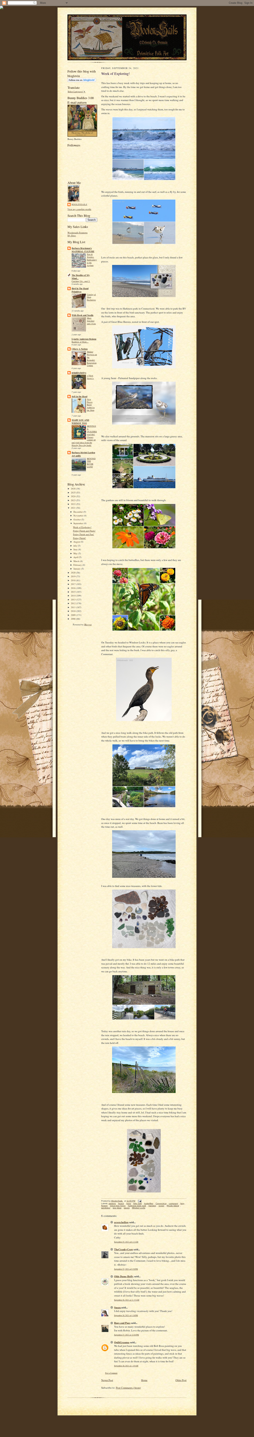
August (77, 541)
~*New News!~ (90, 377)
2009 (73, 614)
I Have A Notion (80, 349)
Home (144, 1380)
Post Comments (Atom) (128, 1387)
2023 (73, 500)
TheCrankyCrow (123, 1249)
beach (121, 1203)
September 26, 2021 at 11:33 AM (126, 1300)
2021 (73, 507)
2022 (73, 504)
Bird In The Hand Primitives (80, 290)
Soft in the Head (79, 396)
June (75, 549)
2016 (73, 588)
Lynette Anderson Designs (84, 339)
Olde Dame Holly (124, 1276)
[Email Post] (139, 1201)
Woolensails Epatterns (77, 232)
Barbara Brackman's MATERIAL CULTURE (83, 250)
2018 (73, 580)
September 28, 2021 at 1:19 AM (126, 1365)
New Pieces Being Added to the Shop (91, 405)
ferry (182, 1203)
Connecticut (161, 1203)
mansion (152, 1206)
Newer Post (107, 1380)
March (76, 561)
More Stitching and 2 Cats (91, 321)
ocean (161, 1206)
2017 (73, 584)
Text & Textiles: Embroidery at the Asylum (92, 260)
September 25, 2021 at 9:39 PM (126, 1269)
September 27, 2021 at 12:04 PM (126, 1335)
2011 (73, 607)
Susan (117, 1307)
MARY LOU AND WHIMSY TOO (80, 421)
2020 (73, 572)
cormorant (173, 1203)
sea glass (117, 1208)
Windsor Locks (138, 1208)
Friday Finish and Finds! (84, 530)
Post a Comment (111, 1373)
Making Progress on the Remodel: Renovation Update (92, 358)
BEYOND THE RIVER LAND (91, 462)
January (77, 568)
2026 (73, 488)
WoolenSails (79, 204)
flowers (104, 1206)
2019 (73, 576)
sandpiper (105, 1208)
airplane (112, 1203)
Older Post (181, 1380)
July (75, 545)
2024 (73, 496)
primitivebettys (79, 372)
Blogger (87, 624)
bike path (137, 1203)
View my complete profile (79, 209)
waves (127, 1208)
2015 (73, 591)
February (77, 564)
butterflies (148, 1203)
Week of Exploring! (82, 527)
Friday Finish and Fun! (83, 534)
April (76, 557)
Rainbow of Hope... (80, 341)
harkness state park (137, 1206)
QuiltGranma (121, 1342)
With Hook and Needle (82, 315)
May (75, 553)
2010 (73, 611)
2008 (73, 618)
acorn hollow (121, 1222)
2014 (73, 595)
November (78, 515)
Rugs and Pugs (122, 1323)
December (78, 511)
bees (128, 1203)
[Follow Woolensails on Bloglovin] (81, 81)
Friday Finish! (79, 538)
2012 (73, 603)
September (78, 523)
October (77, 519)
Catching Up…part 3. (81, 281)
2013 (73, 599)
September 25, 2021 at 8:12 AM (126, 1242)
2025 (73, 492)
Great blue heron (118, 1206)
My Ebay (71, 235)
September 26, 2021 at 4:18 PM (126, 1315)
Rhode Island (173, 1206)
